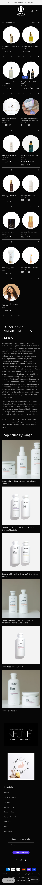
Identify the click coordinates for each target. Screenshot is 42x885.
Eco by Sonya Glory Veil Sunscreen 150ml (8, 268)
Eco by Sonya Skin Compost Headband (10, 305)
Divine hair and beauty (12, 874)
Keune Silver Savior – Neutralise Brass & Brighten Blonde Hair (18, 528)
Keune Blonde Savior (10, 711)
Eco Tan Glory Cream (8, 232)
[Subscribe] (31, 844)
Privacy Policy (9, 812)
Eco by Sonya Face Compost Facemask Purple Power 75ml (30, 119)
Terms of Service (10, 797)
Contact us (8, 831)
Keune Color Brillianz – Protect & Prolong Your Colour (20, 482)
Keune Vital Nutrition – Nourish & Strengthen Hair (20, 575)
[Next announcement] (38, 2)
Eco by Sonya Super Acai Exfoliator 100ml (9, 119)
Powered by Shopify (24, 874)
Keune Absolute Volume (11, 667)
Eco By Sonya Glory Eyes (28, 195)
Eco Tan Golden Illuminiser (29, 232)
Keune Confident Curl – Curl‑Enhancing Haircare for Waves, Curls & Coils (17, 621)
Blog (5, 826)
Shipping (7, 802)
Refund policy (9, 807)
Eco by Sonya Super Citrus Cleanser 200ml (9, 82)
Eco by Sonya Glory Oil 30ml (29, 46)
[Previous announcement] (4, 2)
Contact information (22, 880)
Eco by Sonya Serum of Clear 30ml (29, 156)
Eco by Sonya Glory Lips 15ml (29, 267)
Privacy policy (11, 877)
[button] (4, 11)
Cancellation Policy (11, 817)
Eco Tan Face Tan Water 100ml (10, 46)
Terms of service (21, 877)
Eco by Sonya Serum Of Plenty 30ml (30, 82)
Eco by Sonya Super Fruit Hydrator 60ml (9, 156)
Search (6, 793)
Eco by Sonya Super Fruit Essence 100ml (9, 196)
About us (7, 822)
